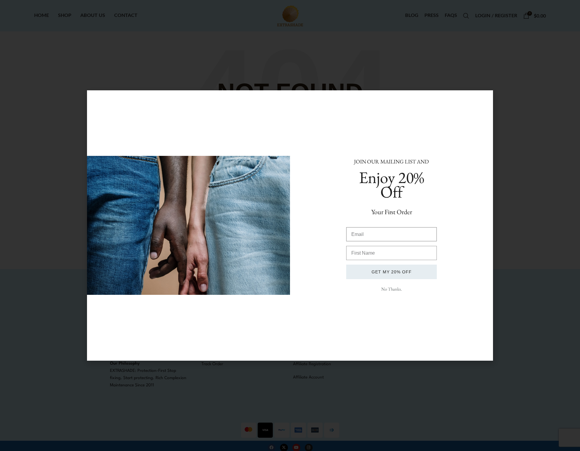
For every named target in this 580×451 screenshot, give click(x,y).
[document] (290, 225)
